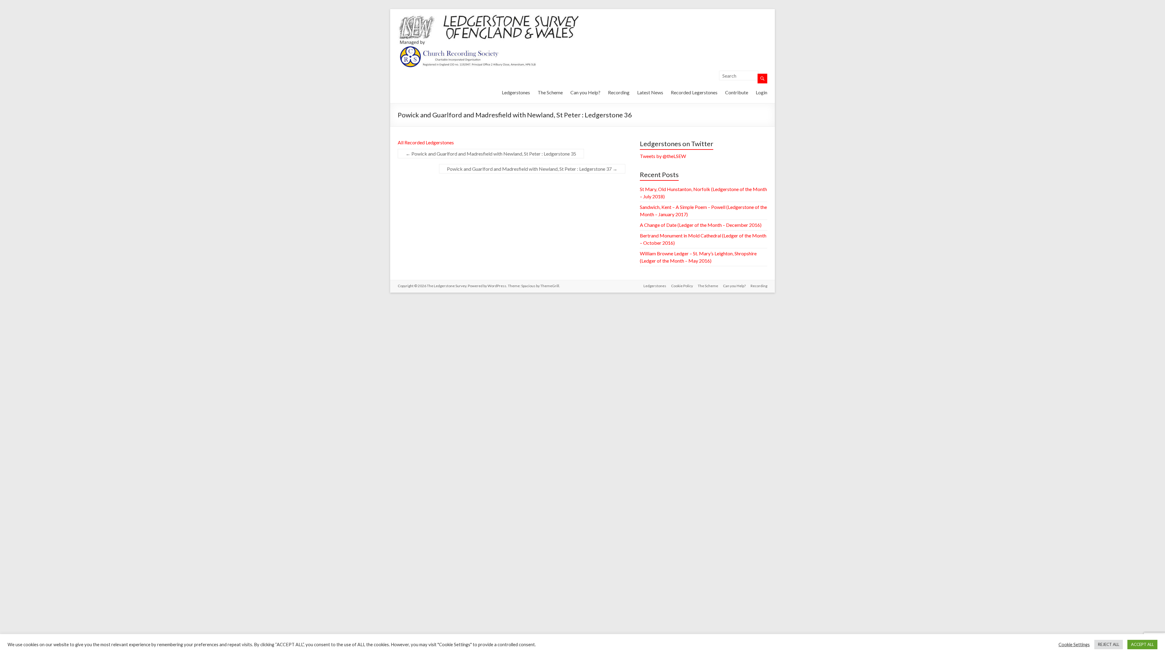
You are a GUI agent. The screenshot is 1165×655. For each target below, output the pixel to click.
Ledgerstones (516, 92)
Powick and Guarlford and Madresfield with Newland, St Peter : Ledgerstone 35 (491, 153)
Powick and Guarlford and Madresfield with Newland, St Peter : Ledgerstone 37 (532, 169)
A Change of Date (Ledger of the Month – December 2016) (700, 225)
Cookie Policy (682, 286)
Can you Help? (585, 92)
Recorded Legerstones (694, 92)
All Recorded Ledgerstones (426, 142)
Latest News (650, 92)
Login (761, 92)
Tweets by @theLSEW (663, 156)
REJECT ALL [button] (1108, 644)
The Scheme (550, 92)
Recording (619, 92)
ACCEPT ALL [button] (1142, 644)
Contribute (736, 92)
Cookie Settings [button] (1074, 644)
